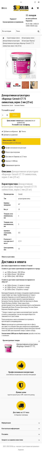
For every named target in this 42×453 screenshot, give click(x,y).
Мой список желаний (35, 2)
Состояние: (17, 105)
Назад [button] (7, 64)
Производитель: (5, 105)
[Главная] (3, 38)
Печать (23, 131)
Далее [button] (35, 64)
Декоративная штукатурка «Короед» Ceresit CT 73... (27, 345)
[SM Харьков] (21, 8)
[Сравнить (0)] (38, 2)
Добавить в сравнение (11, 135)
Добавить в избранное (11, 131)
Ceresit (20, 194)
